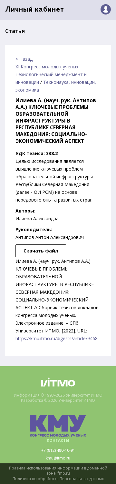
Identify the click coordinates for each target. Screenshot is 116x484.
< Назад (24, 59)
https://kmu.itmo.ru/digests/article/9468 (56, 338)
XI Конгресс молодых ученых (46, 67)
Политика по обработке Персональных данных (58, 478)
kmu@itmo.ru (58, 458)
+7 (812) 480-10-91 (58, 450)
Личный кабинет (34, 9)
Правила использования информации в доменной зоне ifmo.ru (58, 471)
